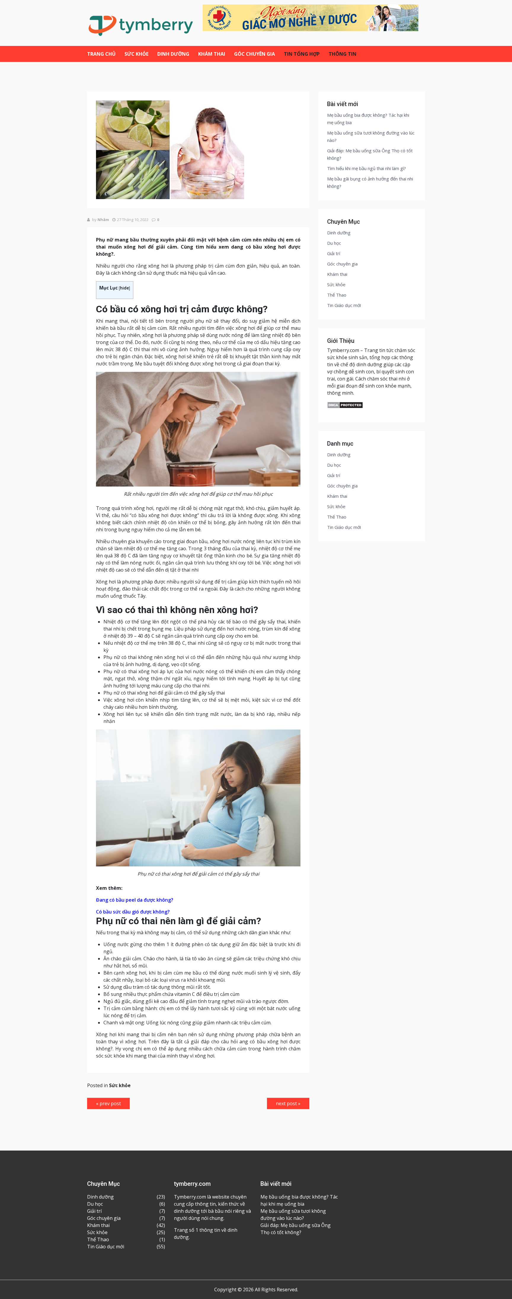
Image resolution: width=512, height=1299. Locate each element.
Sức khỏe (136, 54)
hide (124, 288)
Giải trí (333, 253)
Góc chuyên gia (254, 54)
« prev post (108, 1103)
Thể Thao (336, 295)
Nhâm (103, 219)
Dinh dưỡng (173, 54)
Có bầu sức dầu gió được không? (133, 911)
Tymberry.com (343, 350)
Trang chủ (101, 54)
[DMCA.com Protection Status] (345, 404)
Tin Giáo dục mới (344, 305)
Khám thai (211, 54)
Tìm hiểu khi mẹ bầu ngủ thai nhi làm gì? (366, 168)
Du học (334, 243)
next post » (288, 1103)
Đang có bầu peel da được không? (134, 900)
